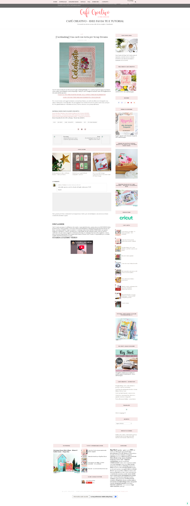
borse (118, 459)
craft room (124, 464)
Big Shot (60, 122)
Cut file (128, 450)
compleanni (129, 463)
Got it (131, 3)
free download (124, 467)
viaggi (132, 484)
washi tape (121, 486)
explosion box (131, 466)
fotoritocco (116, 467)
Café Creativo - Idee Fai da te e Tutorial (95, 21)
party (130, 475)
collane (121, 463)
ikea (128, 470)
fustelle (130, 467)
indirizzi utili (133, 470)
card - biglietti (69, 122)
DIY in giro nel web (121, 451)
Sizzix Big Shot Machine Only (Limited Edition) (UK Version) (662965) (70, 113)
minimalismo (121, 474)
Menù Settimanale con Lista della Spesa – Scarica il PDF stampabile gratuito (128, 296)
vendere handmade (126, 484)
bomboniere (113, 459)
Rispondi (59, 189)
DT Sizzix (125, 453)
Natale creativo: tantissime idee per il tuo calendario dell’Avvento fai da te (129, 288)
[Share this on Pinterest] (82, 129)
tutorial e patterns (116, 485)
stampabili (123, 483)
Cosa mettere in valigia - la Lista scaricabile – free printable (128, 233)
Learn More (123, 3)
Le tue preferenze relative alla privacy (102, 496)
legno (121, 472)
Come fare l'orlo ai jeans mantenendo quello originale (129, 240)
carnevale (120, 461)
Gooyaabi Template (121, 491)
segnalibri (112, 483)
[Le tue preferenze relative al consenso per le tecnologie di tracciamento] (187, 503)
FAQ (89, 1)
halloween (130, 469)
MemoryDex (118, 456)
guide (125, 469)
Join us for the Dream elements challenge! (82, 97)
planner (122, 477)
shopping (117, 483)
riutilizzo (133, 480)
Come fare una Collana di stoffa (129, 263)
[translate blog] (126, 409)
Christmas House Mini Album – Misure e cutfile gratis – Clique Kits (65, 451)
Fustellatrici (118, 455)
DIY (85, 122)
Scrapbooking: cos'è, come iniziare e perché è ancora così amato (129, 249)
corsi (111, 464)
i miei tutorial (117, 470)
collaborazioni (114, 463)
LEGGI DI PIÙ (124, 60)
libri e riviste (126, 472)
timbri (131, 483)
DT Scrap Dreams (92, 122)
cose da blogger (117, 464)
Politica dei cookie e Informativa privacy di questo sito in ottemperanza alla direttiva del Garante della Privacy (126, 436)
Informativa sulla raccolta (81, 496)
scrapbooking (121, 481)
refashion (112, 478)
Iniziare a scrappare (126, 455)
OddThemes (97, 491)
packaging (125, 475)
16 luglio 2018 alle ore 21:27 (74, 185)
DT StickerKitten (132, 453)
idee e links (124, 470)
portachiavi (130, 477)
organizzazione (117, 475)
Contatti (105, 1)
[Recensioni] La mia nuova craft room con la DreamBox (129, 271)
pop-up (126, 477)
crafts (128, 464)
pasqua (134, 475)
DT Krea (119, 453)
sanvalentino (113, 481)
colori (124, 463)
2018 (82, 34)
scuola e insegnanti (131, 481)
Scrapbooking (73, 1)
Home (55, 1)
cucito (132, 464)
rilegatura (119, 480)
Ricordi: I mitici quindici (127, 255)
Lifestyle (113, 456)
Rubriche (95, 1)
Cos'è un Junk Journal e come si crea (125, 393)
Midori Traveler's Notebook (128, 456)
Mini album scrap (115, 458)
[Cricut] (126, 219)
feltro (112, 467)
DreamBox (112, 455)
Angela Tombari (62, 185)
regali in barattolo (119, 478)
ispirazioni (112, 472)
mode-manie (127, 474)
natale (134, 474)
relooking (127, 478)
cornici (134, 463)
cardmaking (78, 122)
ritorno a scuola (127, 480)
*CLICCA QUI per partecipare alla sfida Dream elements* (82, 95)
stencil (127, 483)
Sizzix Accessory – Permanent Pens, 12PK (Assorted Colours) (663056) (71, 114)
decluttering (113, 466)
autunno (124, 458)
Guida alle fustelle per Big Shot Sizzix (97, 456)
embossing (125, 466)
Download (63, 1)
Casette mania (125, 303)
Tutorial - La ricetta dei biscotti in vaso (98, 468)
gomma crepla (120, 469)
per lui (118, 477)
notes (111, 475)
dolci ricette (119, 466)
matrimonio (114, 474)
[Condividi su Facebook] (78, 129)
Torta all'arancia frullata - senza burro (125, 399)
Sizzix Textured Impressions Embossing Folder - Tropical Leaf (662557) (71, 116)
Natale (83, 1)
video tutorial (114, 486)
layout (117, 472)
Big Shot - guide (121, 450)
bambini (128, 458)
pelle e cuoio (113, 477)
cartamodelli (126, 461)
